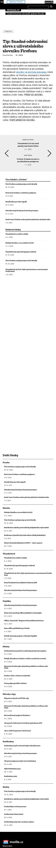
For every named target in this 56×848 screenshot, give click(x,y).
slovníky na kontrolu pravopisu (31, 72)
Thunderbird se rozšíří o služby (16, 234)
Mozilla (49, 2)
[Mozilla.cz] (13, 843)
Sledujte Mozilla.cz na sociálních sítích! (19, 243)
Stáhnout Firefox (16, 2)
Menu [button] (2, 2)
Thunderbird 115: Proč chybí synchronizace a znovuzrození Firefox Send (26, 270)
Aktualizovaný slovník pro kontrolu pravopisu (21, 211)
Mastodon (7, 846)
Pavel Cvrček (8, 55)
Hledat (51, 7)
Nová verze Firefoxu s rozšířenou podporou (20, 193)
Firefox (8, 31)
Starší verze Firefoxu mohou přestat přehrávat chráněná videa (27, 219)
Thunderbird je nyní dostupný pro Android (20, 252)
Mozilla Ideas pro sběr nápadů (16, 202)
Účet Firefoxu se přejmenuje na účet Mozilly (21, 184)
